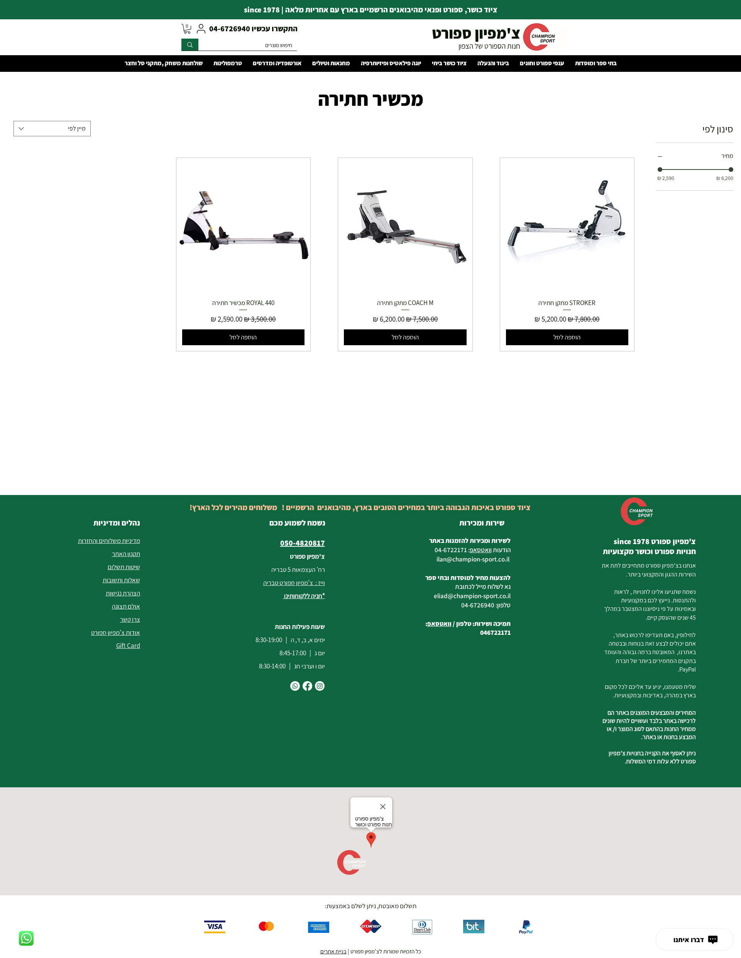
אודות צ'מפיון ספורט (115, 632)
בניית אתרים (333, 951)
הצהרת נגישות (123, 593)
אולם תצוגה (126, 606)
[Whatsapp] (295, 686)
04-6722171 (451, 550)
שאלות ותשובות (121, 580)
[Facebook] (307, 686)
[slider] (660, 169)
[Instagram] (320, 686)
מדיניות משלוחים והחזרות (109, 540)
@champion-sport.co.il (478, 559)
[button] (187, 29)
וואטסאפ (481, 550)
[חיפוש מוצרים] (189, 45)
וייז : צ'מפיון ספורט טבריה (294, 582)
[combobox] (52, 128)
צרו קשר (130, 619)
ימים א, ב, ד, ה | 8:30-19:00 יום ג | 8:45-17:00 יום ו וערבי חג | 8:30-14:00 (290, 653)
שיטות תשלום (124, 567)
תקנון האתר (126, 553)
